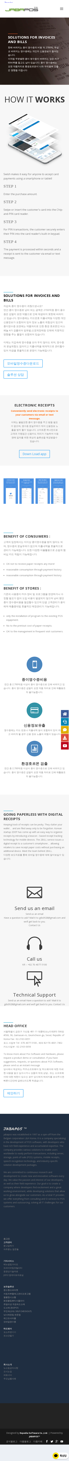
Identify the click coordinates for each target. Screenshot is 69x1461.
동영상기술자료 (11, 1271)
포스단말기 (9, 1335)
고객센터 (8, 1242)
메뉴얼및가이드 (11, 1264)
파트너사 (8, 1375)
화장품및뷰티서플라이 (14, 1300)
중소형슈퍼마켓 (11, 1290)
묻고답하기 (9, 1245)
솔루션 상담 (15, 374)
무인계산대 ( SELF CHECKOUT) (17, 1311)
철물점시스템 (10, 1297)
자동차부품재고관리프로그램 (17, 1293)
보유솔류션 (9, 1286)
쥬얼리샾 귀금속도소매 (14, 1304)
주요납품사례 (10, 1378)
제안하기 (13, 1093)
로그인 (7, 1238)
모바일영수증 (10, 1321)
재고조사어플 (10, 1318)
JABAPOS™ (34, 1436)
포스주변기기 (10, 1332)
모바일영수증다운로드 (23, 363)
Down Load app (34, 454)
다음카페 (37, 1441)
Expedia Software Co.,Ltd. (34, 1433)
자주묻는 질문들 (11, 1249)
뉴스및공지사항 (11, 1368)
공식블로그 (11, 1441)
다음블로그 (25, 1441)
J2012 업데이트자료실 (14, 1275)
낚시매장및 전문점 (12, 1314)
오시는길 (8, 1371)
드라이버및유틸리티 (13, 1267)
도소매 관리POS (11, 1307)
